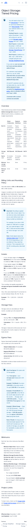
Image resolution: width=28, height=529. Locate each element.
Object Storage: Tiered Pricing (11, 12)
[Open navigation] (2, 3)
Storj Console (15, 26)
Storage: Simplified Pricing (16, 60)
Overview (5, 106)
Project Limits (7, 488)
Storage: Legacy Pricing (20, 525)
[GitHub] (26, 3)
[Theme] (22, 3)
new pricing (14, 22)
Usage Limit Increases (10, 503)
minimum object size (12, 238)
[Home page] (6, 2)
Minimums (5, 437)
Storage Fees (6, 305)
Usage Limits (21, 501)
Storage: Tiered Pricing (15, 50)
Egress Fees (6, 337)
